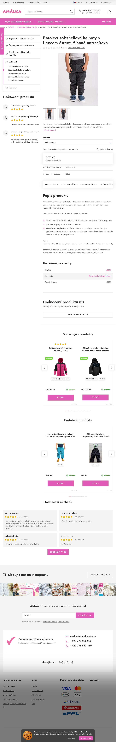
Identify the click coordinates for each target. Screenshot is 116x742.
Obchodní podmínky (10, 699)
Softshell (13, 62)
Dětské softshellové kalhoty (19, 70)
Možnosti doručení (106, 149)
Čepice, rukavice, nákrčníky (21, 45)
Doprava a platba (34, 2)
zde (90, 734)
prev (44, 368)
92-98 (88, 379)
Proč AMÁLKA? (18, 2)
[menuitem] (19, 21)
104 (56, 379)
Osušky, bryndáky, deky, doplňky (20, 53)
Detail (61, 398)
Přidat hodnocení (78, 315)
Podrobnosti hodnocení (76, 48)
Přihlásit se (84, 615)
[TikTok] (72, 662)
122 (68, 379)
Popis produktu (50, 184)
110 (60, 379)
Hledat (71, 12)
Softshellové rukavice (15, 80)
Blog (33, 704)
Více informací (50, 130)
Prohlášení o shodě (38, 699)
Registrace (107, 2)
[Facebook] (61, 662)
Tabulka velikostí (8, 691)
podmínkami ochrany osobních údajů (56, 622)
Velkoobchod (36, 695)
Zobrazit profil (98, 575)
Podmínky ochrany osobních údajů (15, 705)
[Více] (106, 21)
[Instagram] (66, 662)
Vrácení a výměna (9, 695)
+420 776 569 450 (81, 645)
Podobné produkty (106, 184)
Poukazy (13, 88)
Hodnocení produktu (68, 184)
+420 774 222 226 (91, 10)
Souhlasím (87, 738)
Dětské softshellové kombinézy (18, 77)
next (111, 368)
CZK (78, 2)
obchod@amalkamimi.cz (83, 636)
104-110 (102, 379)
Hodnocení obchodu (58, 502)
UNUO (73, 167)
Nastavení (71, 738)
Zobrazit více (58, 552)
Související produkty (88, 184)
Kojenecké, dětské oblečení (21, 38)
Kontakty (6, 2)
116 (64, 379)
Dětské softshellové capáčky (18, 67)
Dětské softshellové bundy (17, 73)
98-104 (95, 379)
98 (53, 379)
